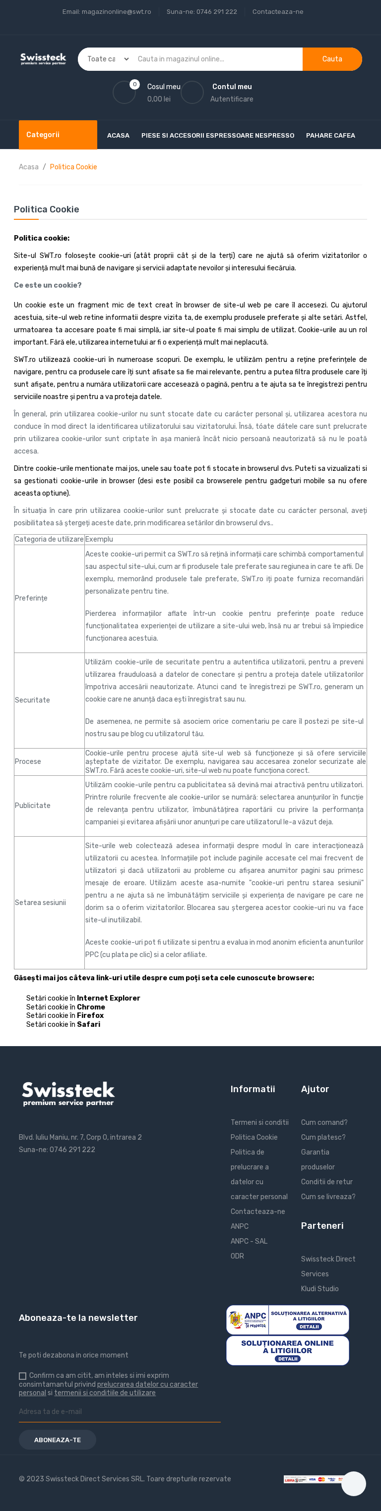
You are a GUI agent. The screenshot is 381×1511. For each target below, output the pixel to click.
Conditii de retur (327, 1182)
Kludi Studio (320, 1289)
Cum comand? (324, 1122)
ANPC (240, 1226)
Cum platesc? (323, 1137)
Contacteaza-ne (278, 11)
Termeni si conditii (260, 1122)
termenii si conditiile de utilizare (105, 1393)
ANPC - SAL (249, 1241)
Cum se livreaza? (328, 1197)
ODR (237, 1256)
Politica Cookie (254, 1137)
